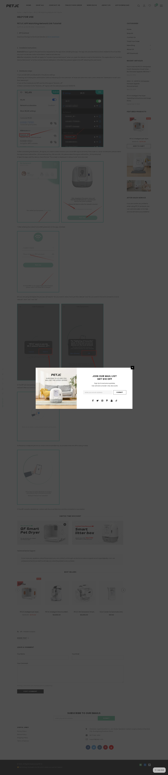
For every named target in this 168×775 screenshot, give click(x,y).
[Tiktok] (116, 400)
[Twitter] (97, 400)
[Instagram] (102, 400)
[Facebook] (93, 400)
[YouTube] (111, 400)
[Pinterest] (107, 400)
